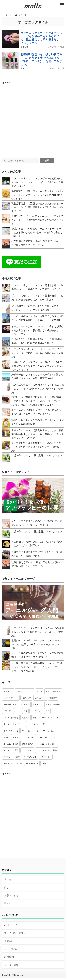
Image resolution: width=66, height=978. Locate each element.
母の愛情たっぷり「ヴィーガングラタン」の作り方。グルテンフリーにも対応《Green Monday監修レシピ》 (37, 194)
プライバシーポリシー (16, 933)
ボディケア (26, 698)
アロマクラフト (30, 756)
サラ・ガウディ (43, 750)
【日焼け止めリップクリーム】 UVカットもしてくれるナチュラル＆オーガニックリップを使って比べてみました (37, 365)
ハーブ (17, 711)
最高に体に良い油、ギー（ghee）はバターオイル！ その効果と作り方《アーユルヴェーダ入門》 (36, 644)
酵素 (35, 717)
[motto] (33, 7)
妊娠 (25, 711)
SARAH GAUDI (32, 763)
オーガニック (36, 711)
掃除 (18, 756)
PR (43, 730)
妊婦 (47, 711)
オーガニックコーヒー (12, 763)
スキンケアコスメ (10, 698)
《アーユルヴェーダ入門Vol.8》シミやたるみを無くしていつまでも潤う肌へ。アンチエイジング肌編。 (37, 388)
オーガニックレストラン (50, 717)
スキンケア (8, 691)
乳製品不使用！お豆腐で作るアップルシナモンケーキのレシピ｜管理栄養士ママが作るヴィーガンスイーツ (37, 207)
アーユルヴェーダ (53, 704)
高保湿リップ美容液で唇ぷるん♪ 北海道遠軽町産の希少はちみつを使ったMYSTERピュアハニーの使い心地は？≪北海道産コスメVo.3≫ (37, 401)
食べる (7, 879)
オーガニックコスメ (24, 691)
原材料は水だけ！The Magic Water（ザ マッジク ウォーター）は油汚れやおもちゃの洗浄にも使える (37, 219)
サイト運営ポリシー (15, 948)
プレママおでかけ (10, 717)
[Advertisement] (33, 117)
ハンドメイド (45, 756)
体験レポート (40, 698)
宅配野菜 (25, 717)
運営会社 (9, 941)
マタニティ (8, 756)
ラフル (30, 737)
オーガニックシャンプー (13, 724)
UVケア (45, 763)
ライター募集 (11, 964)
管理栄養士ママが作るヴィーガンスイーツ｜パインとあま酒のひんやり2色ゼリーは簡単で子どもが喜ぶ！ (37, 232)
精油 (55, 750)
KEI (24, 68)
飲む (6, 887)
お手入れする (11, 895)
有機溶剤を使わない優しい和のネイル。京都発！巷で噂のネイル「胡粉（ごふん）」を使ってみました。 (41, 59)
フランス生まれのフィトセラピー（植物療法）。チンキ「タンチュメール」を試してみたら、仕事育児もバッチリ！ (37, 182)
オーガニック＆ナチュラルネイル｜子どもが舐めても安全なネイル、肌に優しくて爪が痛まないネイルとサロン (41, 38)
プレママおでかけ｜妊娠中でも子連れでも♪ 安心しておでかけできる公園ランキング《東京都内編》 (37, 446)
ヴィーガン (24, 704)
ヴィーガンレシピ (10, 730)
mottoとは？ (10, 925)
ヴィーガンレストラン (36, 724)
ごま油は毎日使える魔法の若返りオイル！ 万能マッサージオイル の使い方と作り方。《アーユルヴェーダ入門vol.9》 (36, 667)
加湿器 (51, 730)
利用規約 (9, 956)
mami (25, 46)
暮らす (7, 903)
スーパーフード (9, 704)
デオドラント (18, 737)
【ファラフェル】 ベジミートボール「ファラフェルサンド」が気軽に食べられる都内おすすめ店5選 (37, 353)
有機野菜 (53, 698)
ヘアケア (7, 711)
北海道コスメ (27, 743)
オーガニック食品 (53, 691)
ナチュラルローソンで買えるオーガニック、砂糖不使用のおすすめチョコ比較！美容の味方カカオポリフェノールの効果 (37, 434)
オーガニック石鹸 (10, 743)
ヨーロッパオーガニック (46, 737)
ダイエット (37, 704)
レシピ (6, 737)
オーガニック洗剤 (10, 750)
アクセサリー (27, 750)
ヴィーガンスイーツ (30, 730)
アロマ (39, 691)
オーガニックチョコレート (48, 743)
